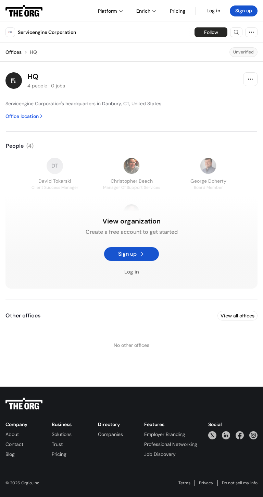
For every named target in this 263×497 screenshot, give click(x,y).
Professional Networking (170, 444)
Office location (22, 116)
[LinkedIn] (226, 435)
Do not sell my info (240, 483)
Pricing (59, 454)
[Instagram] (253, 435)
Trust (57, 444)
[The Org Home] (23, 11)
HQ (33, 52)
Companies (110, 434)
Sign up (243, 11)
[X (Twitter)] (212, 435)
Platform (107, 11)
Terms (184, 483)
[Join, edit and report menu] (250, 79)
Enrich (143, 11)
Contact (14, 444)
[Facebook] (240, 435)
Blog (10, 454)
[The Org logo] (23, 404)
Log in (213, 11)
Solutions (62, 434)
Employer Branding (164, 434)
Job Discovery (160, 454)
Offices (13, 52)
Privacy (206, 483)
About (12, 434)
